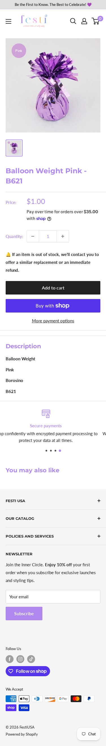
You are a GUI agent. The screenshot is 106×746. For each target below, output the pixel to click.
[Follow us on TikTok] (31, 659)
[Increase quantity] (63, 236)
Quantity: (14, 236)
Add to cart (53, 287)
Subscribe (24, 613)
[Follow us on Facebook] (10, 659)
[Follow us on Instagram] (20, 659)
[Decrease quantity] (33, 236)
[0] (95, 21)
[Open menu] (8, 21)
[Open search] (73, 21)
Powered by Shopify (22, 734)
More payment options (53, 320)
